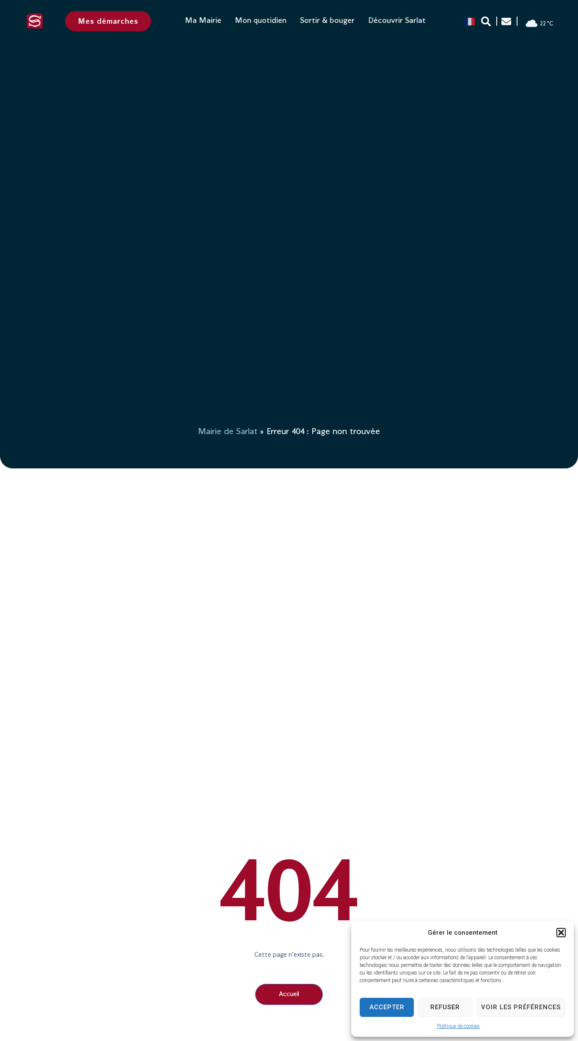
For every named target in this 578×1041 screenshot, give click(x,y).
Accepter (387, 1007)
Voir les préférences (521, 1007)
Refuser (445, 1007)
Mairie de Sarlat (228, 431)
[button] (561, 932)
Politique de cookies (458, 1026)
